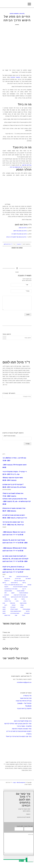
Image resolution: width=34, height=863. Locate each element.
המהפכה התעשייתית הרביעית (20, 586)
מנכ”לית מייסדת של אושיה (23, 701)
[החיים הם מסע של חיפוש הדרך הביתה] (17, 47)
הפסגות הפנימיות (15, 77)
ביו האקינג (6, 580)
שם (27, 284)
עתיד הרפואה (7, 601)
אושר (10, 576)
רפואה (21, 607)
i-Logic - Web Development (19, 782)
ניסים (24, 601)
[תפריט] (29, 4)
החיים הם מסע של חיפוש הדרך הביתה (17, 18)
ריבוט (5, 605)
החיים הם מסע (23, 228)
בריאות (24, 582)
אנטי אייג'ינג (18, 578)
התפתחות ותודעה (14, 13)
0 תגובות (19, 244)
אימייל (27, 291)
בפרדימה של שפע (26, 165)
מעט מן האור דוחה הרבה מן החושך (19, 597)
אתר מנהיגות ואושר (14, 623)
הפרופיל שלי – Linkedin (24, 703)
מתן (15, 599)
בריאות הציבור (14, 582)
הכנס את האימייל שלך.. (9, 436)
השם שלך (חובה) (28, 826)
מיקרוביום (6, 595)
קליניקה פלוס (11, 648)
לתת (5, 593)
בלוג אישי (21, 13)
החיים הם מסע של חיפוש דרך (19, 234)
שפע (16, 615)
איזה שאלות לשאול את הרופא (22, 721)
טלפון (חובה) (20, 826)
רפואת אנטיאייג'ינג (14, 613)
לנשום (12, 593)
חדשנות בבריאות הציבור (24, 708)
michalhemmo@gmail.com (24, 682)
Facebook (28, 706)
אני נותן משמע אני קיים (16, 167)
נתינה (17, 601)
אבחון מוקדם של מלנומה (22, 576)
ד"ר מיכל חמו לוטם (8, 244)
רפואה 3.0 (12, 607)
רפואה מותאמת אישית (15, 611)
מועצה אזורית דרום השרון (20, 595)
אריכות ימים (7, 578)
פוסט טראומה (23, 603)
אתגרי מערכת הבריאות (19, 580)
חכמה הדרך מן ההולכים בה (10, 589)
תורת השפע (7, 615)
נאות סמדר (7, 599)
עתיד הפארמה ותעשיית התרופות (21, 729)
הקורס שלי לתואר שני (15, 658)
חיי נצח (24, 589)
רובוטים (13, 605)
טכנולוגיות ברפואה (23, 593)
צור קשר (21, 861)
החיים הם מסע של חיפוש (20, 231)
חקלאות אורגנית (20, 591)
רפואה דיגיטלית (14, 609)
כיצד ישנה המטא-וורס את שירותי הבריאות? (18, 736)
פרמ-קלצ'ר (12, 603)
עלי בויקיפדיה (27, 696)
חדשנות (6, 586)
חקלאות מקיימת (8, 591)
